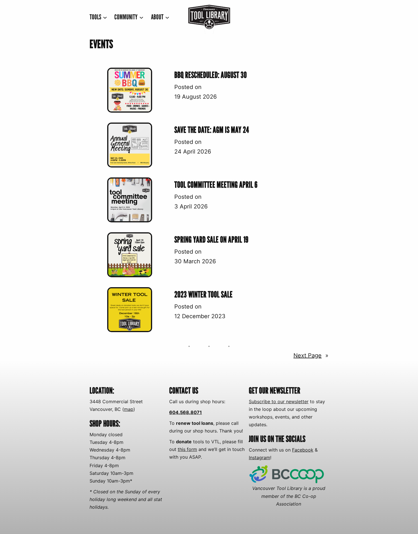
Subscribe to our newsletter (279, 401)
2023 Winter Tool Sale (203, 294)
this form (187, 449)
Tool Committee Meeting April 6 (215, 184)
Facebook (302, 450)
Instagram (259, 457)
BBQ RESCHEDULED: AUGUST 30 (210, 75)
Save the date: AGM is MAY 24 (211, 130)
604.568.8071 (185, 412)
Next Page (310, 355)
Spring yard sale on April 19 (211, 239)
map (128, 409)
